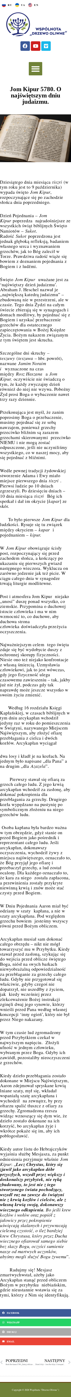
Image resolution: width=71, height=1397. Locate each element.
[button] (35, 69)
